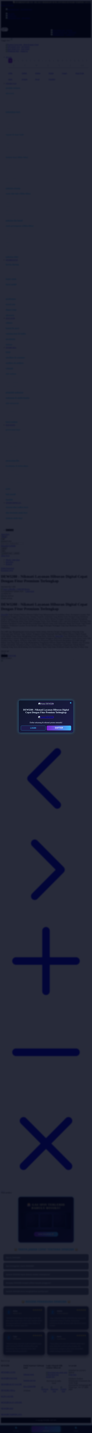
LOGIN (33, 728)
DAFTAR (59, 728)
